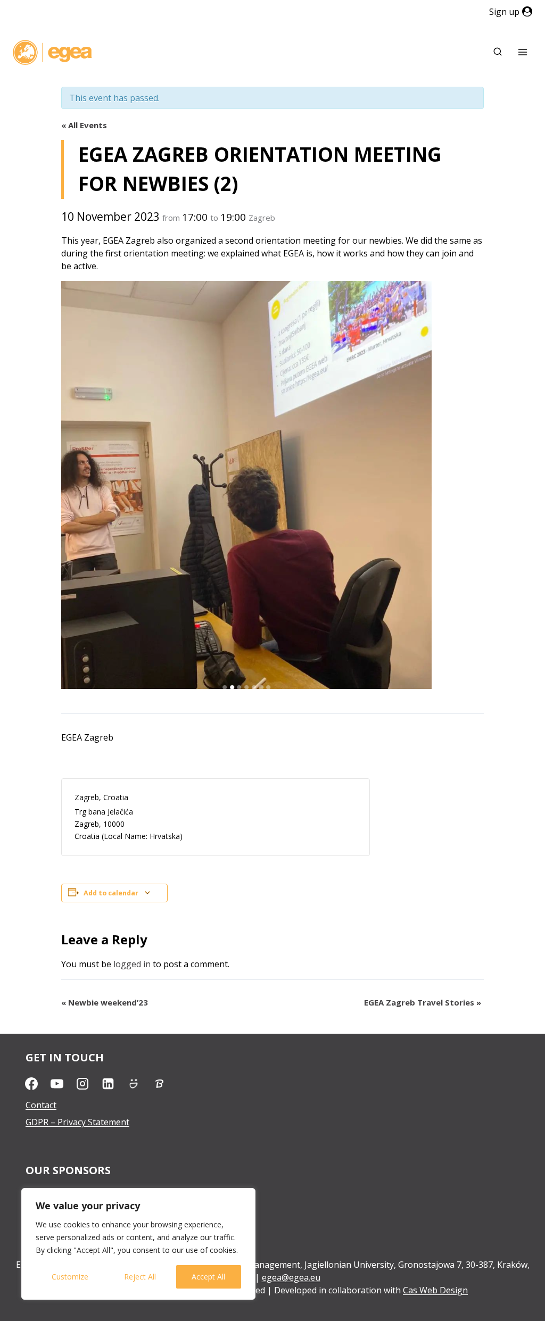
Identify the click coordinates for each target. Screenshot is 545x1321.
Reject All (140, 1277)
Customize (70, 1277)
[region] (138, 1244)
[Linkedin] (108, 1083)
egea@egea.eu (291, 1277)
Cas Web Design (435, 1290)
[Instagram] (82, 1083)
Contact (41, 1105)
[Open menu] (522, 52)
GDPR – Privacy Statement (77, 1122)
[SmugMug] (133, 1083)
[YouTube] (57, 1083)
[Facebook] (31, 1083)
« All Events (84, 125)
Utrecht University (62, 1192)
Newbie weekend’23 (104, 1002)
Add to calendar (111, 893)
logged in (132, 964)
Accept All (208, 1277)
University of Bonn (63, 1209)
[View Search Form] (497, 52)
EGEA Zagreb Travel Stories (422, 1002)
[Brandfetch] (159, 1083)
